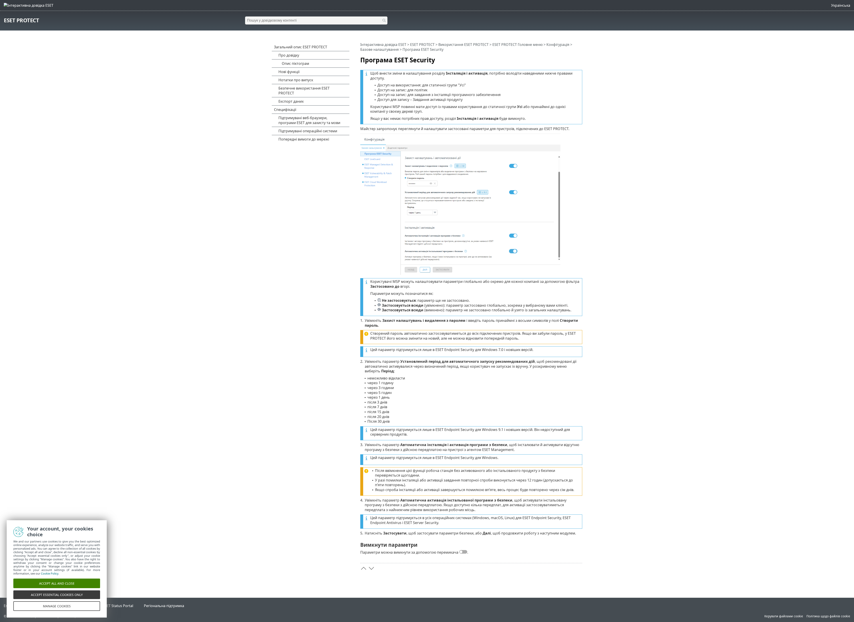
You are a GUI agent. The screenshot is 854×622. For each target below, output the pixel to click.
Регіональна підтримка (164, 605)
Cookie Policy (49, 573)
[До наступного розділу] (371, 568)
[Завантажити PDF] (573, 58)
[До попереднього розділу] (363, 568)
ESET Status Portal (118, 605)
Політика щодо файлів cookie (828, 616)
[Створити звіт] (579, 58)
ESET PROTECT (21, 20)
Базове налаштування (379, 49)
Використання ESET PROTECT (463, 44)
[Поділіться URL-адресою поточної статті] (566, 58)
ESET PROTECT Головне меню (517, 44)
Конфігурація (557, 44)
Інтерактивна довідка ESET (383, 44)
